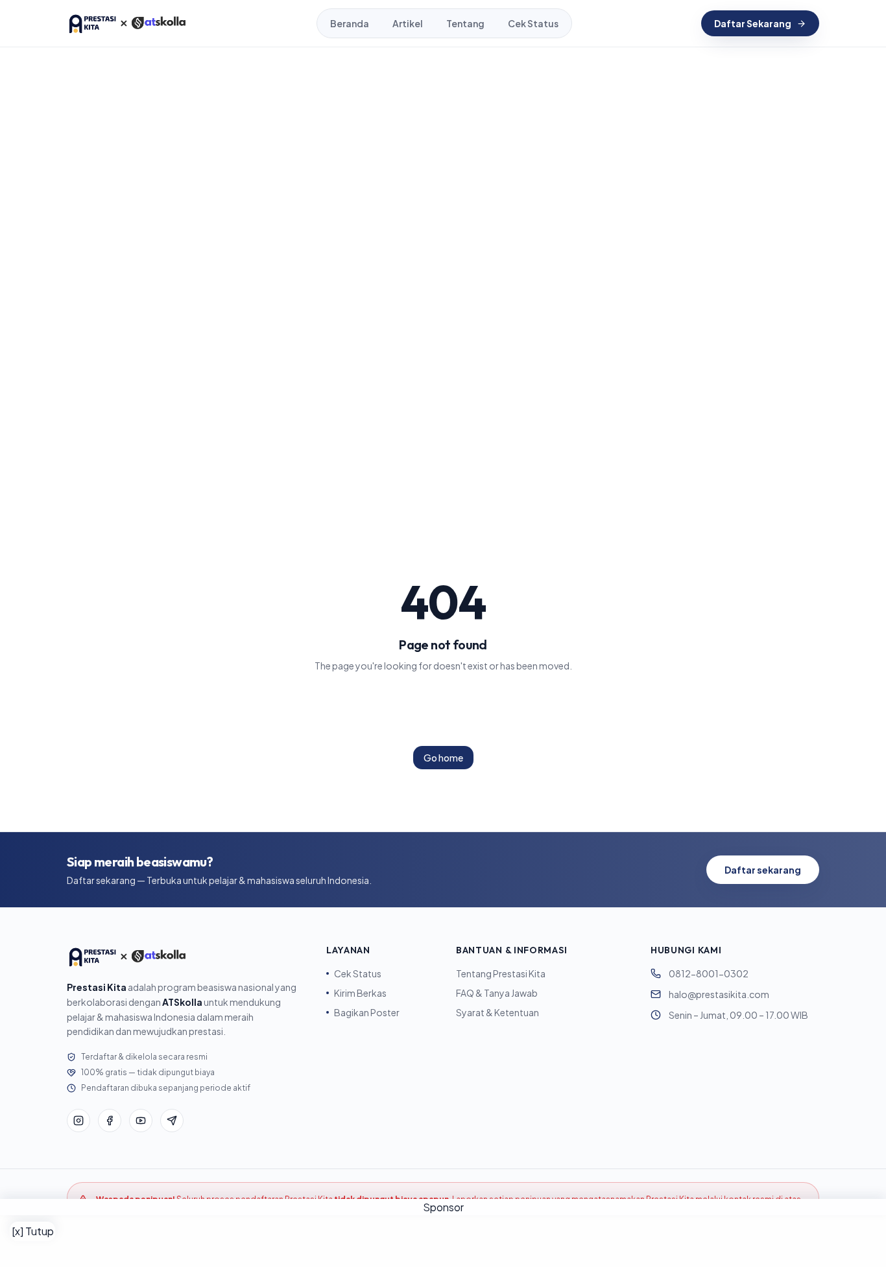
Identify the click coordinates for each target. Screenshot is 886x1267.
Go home (443, 757)
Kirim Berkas (360, 993)
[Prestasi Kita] (127, 23)
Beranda (349, 23)
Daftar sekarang (762, 870)
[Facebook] (109, 1120)
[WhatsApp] (172, 1120)
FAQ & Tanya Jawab (497, 993)
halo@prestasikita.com (719, 994)
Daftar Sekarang (752, 23)
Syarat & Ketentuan (497, 1012)
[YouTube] (140, 1120)
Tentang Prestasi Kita (500, 973)
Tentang (465, 23)
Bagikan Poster (367, 1012)
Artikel (407, 23)
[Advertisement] (443, 1241)
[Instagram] (78, 1120)
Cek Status (533, 23)
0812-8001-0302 (708, 973)
